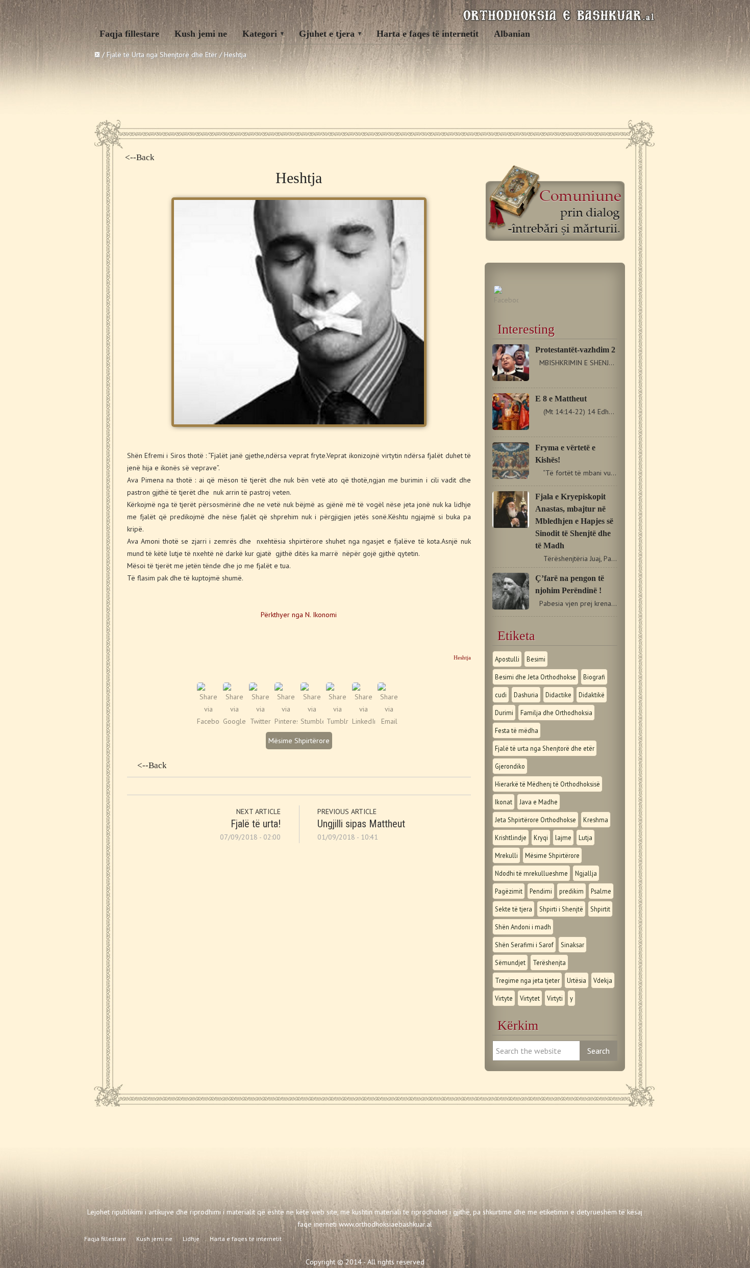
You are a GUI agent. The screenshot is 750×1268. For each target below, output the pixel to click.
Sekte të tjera (513, 909)
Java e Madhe (538, 802)
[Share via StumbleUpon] (312, 721)
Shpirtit (600, 909)
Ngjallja (586, 873)
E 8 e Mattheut (561, 398)
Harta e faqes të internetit (428, 34)
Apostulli (507, 659)
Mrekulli (506, 855)
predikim (571, 891)
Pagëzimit (508, 891)
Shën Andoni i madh (523, 927)
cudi (501, 695)
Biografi (594, 677)
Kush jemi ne (200, 34)
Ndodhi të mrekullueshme (531, 873)
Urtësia (576, 980)
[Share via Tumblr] (337, 721)
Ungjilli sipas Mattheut (361, 824)
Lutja (585, 837)
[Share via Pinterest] (285, 721)
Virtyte (504, 998)
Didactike (558, 695)
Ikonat (503, 802)
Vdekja (602, 980)
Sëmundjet (510, 962)
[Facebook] (506, 300)
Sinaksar (572, 945)
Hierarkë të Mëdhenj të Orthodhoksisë (547, 784)
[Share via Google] (234, 721)
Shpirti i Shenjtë (561, 909)
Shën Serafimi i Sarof (524, 945)
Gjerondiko (510, 766)
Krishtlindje (511, 837)
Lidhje (191, 1238)
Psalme (601, 891)
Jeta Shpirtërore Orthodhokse (535, 820)
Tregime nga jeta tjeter (527, 980)
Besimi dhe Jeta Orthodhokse (535, 677)
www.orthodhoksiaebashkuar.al (385, 1224)
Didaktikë (592, 695)
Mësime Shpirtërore (299, 740)
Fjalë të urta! (256, 824)
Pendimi (541, 891)
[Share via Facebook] (208, 721)
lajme (563, 837)
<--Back (140, 157)
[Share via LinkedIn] (363, 721)
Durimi (504, 712)
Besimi (536, 659)
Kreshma (595, 820)
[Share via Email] (389, 721)
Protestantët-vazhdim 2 (575, 349)
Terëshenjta (549, 962)
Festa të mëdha (516, 730)
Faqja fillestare (129, 34)
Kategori (259, 34)
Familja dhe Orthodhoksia (556, 712)
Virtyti (555, 998)
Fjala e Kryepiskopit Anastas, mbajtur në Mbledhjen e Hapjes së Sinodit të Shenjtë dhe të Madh (574, 521)
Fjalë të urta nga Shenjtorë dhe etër (544, 748)
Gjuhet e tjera (327, 34)
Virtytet (530, 998)
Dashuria (526, 695)
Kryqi (541, 837)
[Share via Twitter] (260, 721)
